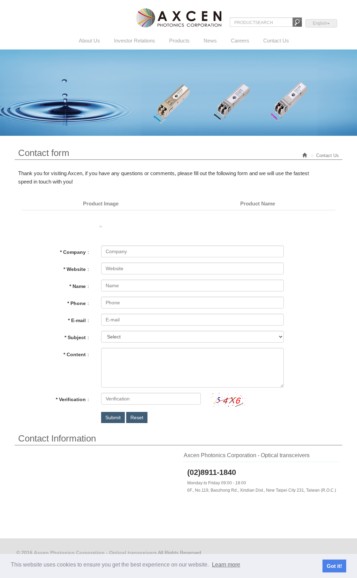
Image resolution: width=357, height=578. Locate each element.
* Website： (77, 269)
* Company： (75, 252)
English (320, 23)
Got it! (334, 566)
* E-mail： (79, 320)
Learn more (226, 565)
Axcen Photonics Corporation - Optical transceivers (178, 18)
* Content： (77, 354)
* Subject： (77, 337)
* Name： (80, 286)
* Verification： (73, 399)
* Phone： (79, 303)
